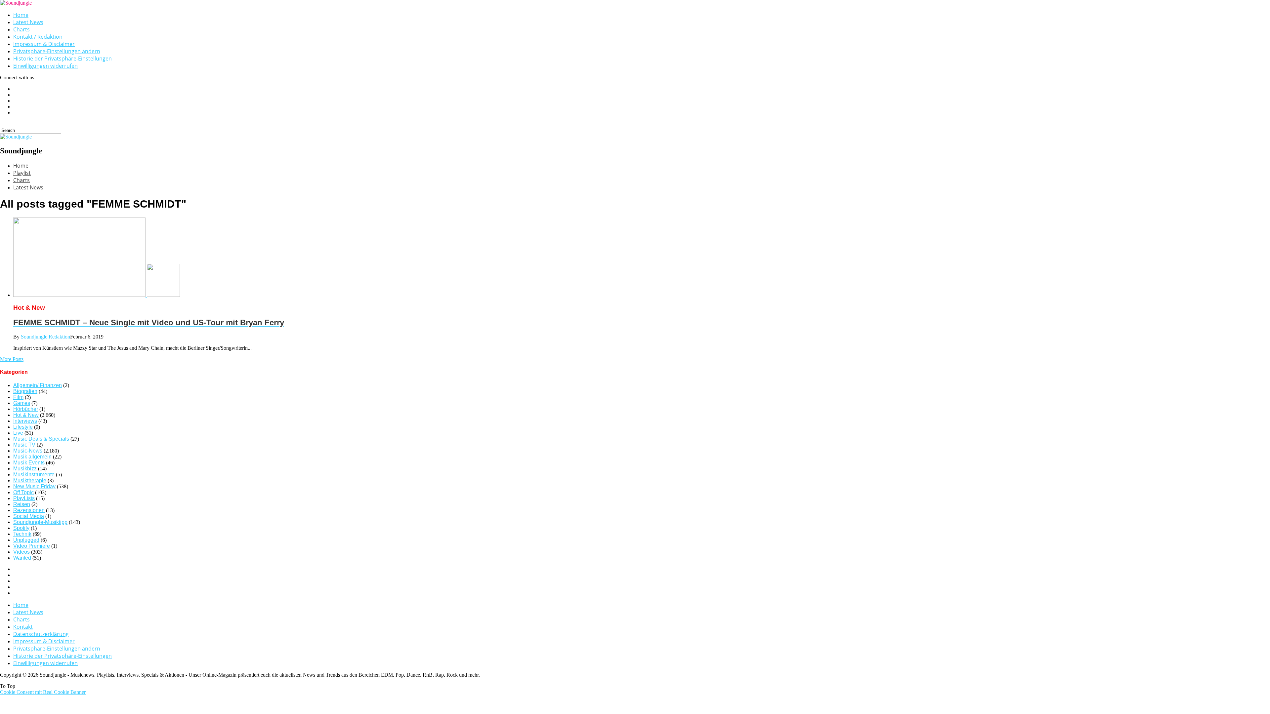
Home (20, 15)
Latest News (28, 22)
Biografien (25, 391)
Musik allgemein (32, 456)
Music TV (24, 445)
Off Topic (23, 492)
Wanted (22, 558)
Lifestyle (23, 427)
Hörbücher (25, 409)
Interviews (25, 421)
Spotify (21, 528)
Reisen (21, 504)
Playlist (22, 173)
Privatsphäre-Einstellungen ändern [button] (56, 51)
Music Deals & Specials (41, 439)
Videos (21, 552)
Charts (21, 29)
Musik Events (29, 462)
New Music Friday (34, 486)
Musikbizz (25, 468)
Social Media (28, 516)
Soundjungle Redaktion (45, 336)
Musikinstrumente (34, 474)
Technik (22, 534)
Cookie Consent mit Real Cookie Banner (43, 692)
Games (21, 403)
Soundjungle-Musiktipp (40, 522)
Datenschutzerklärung (41, 634)
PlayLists (24, 498)
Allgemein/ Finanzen (37, 385)
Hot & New (26, 415)
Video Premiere (31, 546)
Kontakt (23, 626)
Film (18, 397)
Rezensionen (29, 510)
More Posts (11, 359)
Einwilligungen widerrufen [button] (45, 65)
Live (18, 433)
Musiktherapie (29, 480)
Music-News (27, 451)
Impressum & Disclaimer (44, 44)
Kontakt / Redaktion (38, 36)
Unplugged (26, 540)
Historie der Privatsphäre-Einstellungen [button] (62, 58)
